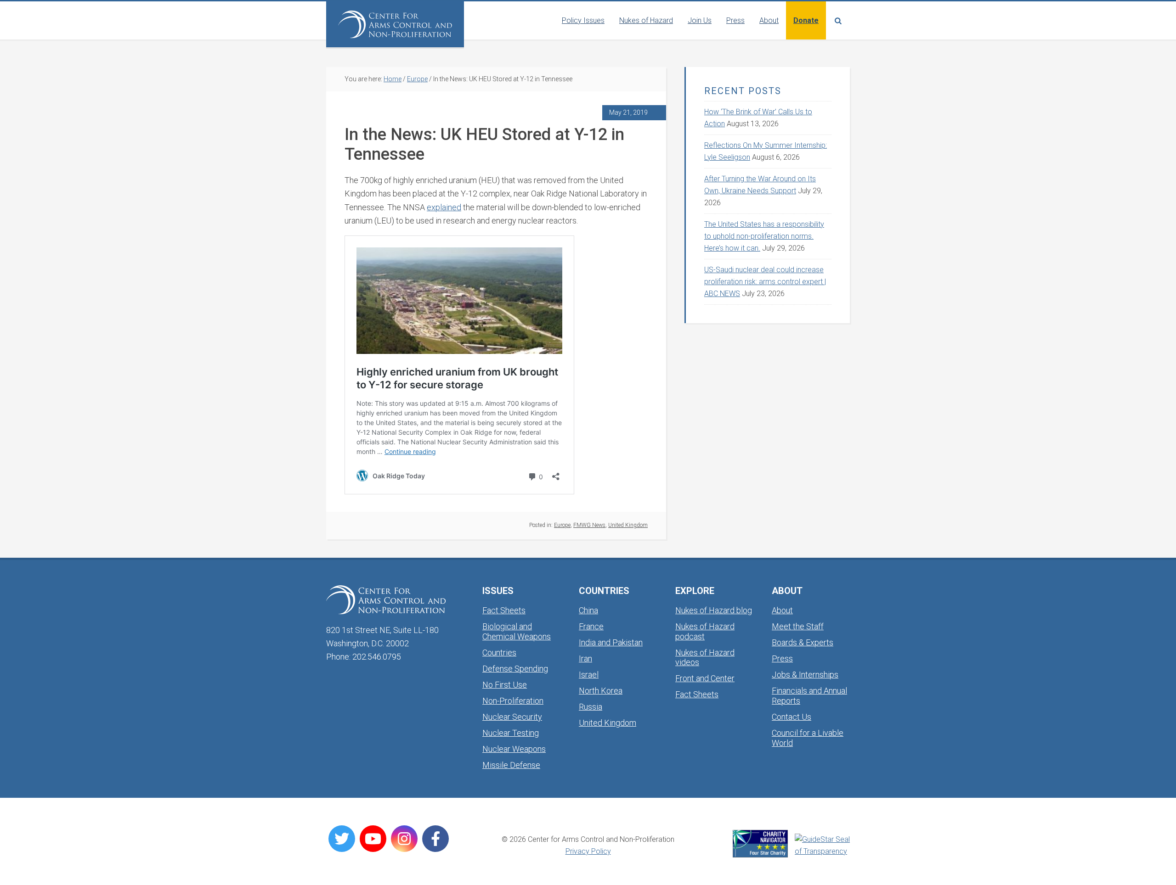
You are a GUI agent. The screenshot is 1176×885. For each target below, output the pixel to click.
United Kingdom (628, 525)
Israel (589, 674)
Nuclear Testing (510, 733)
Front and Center (705, 678)
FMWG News (589, 525)
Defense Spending (515, 668)
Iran (585, 658)
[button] (838, 20)
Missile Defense (511, 765)
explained (444, 207)
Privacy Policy (588, 851)
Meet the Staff (798, 626)
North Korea (600, 690)
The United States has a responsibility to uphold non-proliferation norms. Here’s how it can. (764, 236)
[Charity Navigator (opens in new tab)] (760, 843)
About (782, 610)
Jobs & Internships (805, 674)
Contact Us (791, 717)
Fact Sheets (504, 610)
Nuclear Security (512, 717)
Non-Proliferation (512, 701)
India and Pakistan (611, 642)
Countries (499, 652)
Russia (590, 706)
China (588, 610)
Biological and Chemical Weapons (516, 631)
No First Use (504, 684)
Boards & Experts (802, 642)
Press (782, 658)
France (591, 626)
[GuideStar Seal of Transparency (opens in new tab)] (822, 845)
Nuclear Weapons (514, 749)
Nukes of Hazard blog (713, 610)
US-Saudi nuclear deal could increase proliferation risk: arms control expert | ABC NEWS (765, 281)
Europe (562, 525)
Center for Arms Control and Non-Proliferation (395, 24)
